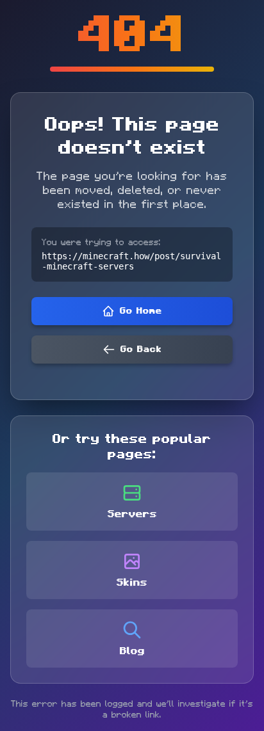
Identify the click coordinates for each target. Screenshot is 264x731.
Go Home (141, 311)
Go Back (140, 349)
